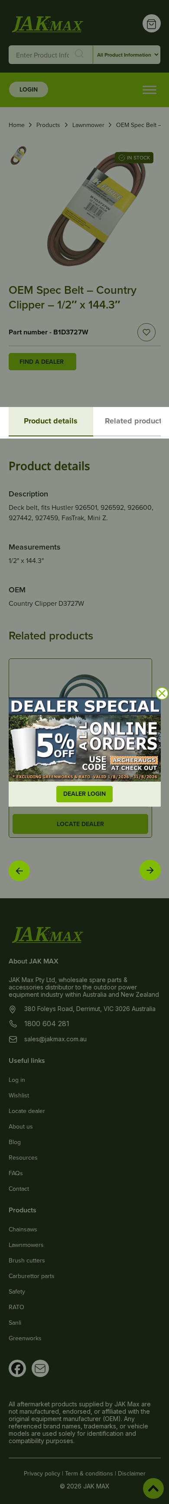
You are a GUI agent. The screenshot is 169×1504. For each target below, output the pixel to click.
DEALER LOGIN (84, 793)
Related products (135, 420)
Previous (19, 870)
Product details (51, 420)
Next (150, 870)
